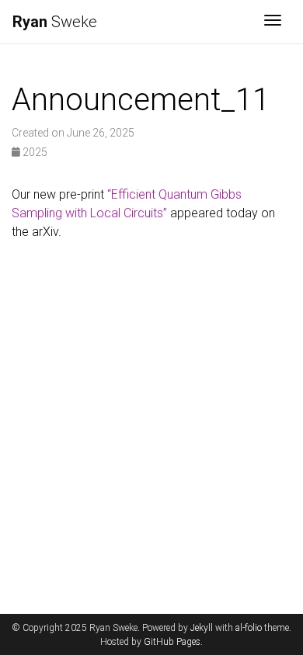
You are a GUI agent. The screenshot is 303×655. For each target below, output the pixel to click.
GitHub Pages (172, 641)
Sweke (54, 21)
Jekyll (201, 627)
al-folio (248, 627)
